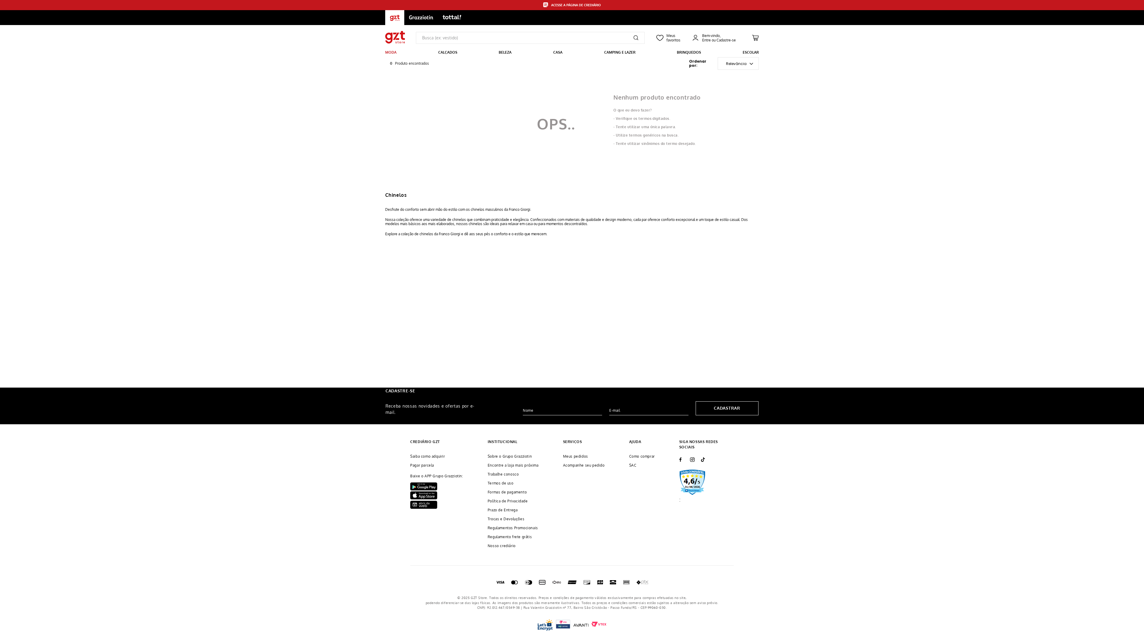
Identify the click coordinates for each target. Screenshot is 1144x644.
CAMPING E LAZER (619, 52)
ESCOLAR (751, 52)
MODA (391, 52)
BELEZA (505, 52)
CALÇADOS (447, 52)
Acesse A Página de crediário (576, 5)
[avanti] (580, 625)
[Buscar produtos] (635, 38)
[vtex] (563, 625)
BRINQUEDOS (689, 52)
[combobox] (530, 38)
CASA (557, 52)
